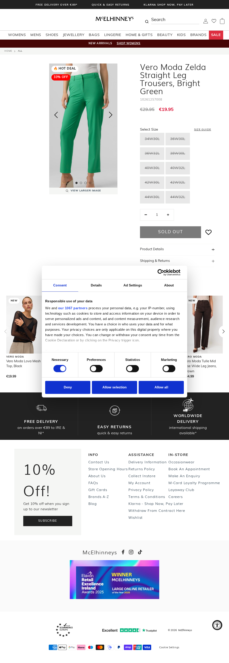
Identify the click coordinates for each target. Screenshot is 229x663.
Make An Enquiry (184, 475)
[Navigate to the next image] (110, 116)
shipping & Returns (155, 261)
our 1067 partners (73, 308)
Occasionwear (181, 461)
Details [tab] (96, 285)
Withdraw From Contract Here (156, 510)
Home (8, 51)
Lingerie (112, 35)
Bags (94, 35)
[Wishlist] (214, 22)
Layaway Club (181, 489)
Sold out (170, 232)
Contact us (98, 461)
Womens (17, 35)
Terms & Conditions (146, 496)
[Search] (146, 19)
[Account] (205, 22)
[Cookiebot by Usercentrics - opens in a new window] (164, 272)
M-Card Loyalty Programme (194, 482)
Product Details (152, 249)
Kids (181, 35)
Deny (68, 387)
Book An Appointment (189, 468)
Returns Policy (141, 468)
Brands (198, 35)
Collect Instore (142, 475)
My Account (139, 482)
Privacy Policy (141, 489)
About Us (97, 475)
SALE (216, 35)
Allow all (161, 387)
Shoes (52, 35)
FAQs (93, 482)
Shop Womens (128, 43)
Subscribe (47, 520)
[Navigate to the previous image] (56, 114)
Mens (35, 35)
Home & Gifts (139, 35)
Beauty (165, 35)
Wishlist (135, 517)
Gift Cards (97, 489)
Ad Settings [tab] (132, 285)
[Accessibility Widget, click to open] (217, 625)
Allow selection (114, 387)
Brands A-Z (98, 496)
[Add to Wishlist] (208, 232)
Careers (175, 496)
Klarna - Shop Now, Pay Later (155, 503)
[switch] (96, 368)
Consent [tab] (60, 285)
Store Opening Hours (108, 468)
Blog (92, 503)
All (20, 51)
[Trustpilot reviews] (129, 630)
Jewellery (73, 35)
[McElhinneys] (114, 20)
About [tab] (169, 285)
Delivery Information (147, 461)
